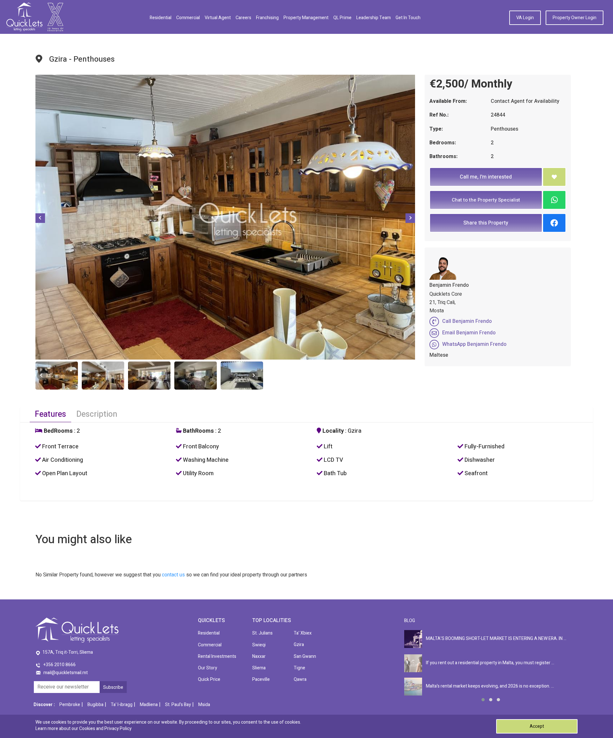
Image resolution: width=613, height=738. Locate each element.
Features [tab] (50, 414)
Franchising (267, 17)
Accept (537, 726)
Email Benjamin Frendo (469, 333)
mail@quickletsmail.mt (65, 672)
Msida (204, 704)
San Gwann (305, 656)
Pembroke (69, 704)
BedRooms (57, 431)
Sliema (259, 668)
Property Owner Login (574, 17)
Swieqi (259, 645)
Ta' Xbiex (303, 633)
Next (410, 218)
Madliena (149, 704)
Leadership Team (373, 17)
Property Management (306, 17)
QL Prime (342, 17)
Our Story (207, 668)
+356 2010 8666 (59, 664)
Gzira (299, 644)
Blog (409, 620)
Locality (332, 431)
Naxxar (259, 656)
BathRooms (198, 431)
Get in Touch (408, 17)
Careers (243, 17)
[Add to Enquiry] (554, 176)
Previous (40, 218)
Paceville (261, 679)
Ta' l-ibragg (121, 704)
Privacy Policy (118, 728)
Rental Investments (217, 656)
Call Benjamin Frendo (467, 321)
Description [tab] (96, 414)
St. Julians (262, 633)
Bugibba (95, 704)
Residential (160, 17)
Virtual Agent (218, 17)
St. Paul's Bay (178, 704)
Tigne (299, 668)
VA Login (525, 17)
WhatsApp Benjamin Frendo (474, 344)
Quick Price (209, 679)
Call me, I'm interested (486, 177)
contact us (173, 575)
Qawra (300, 679)
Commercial (188, 17)
